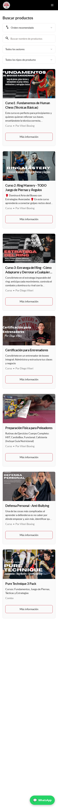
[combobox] (29, 27)
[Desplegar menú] (52, 5)
